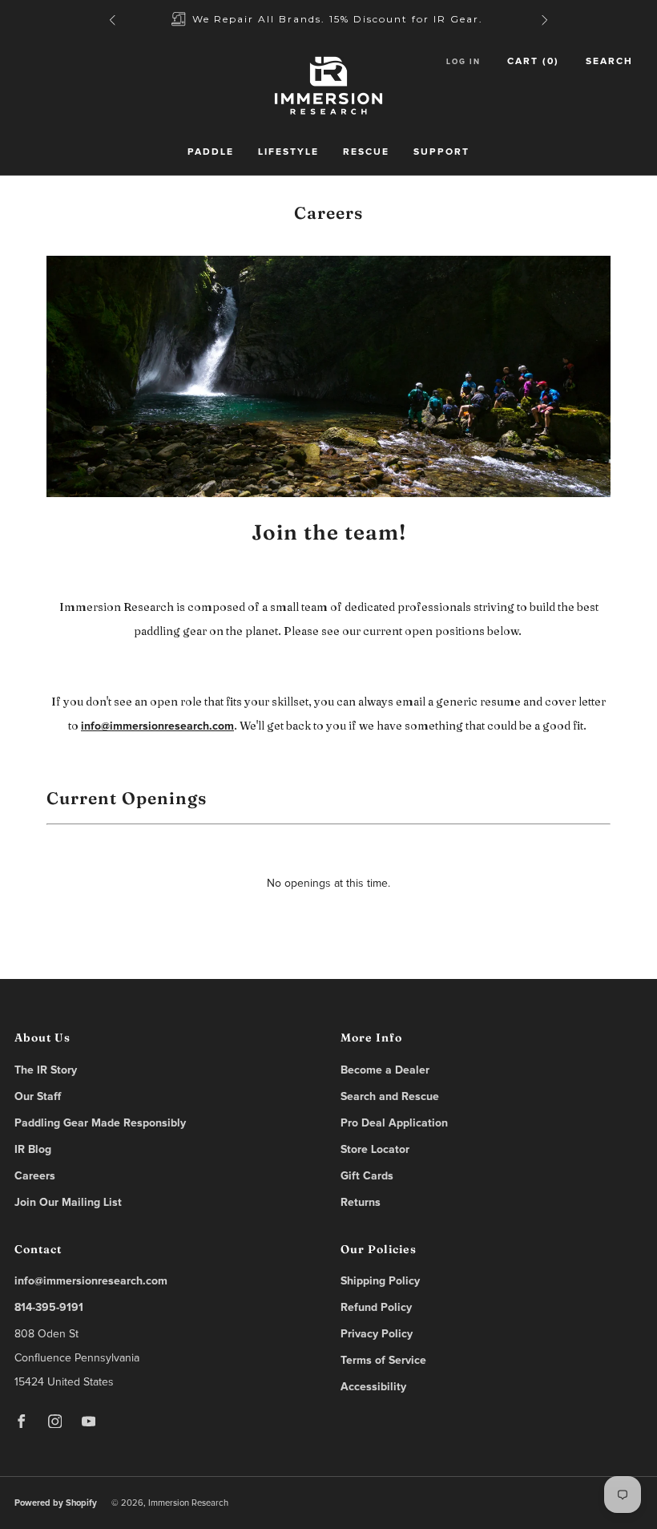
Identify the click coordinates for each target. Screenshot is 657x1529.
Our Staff (37, 1096)
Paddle (210, 152)
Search (609, 62)
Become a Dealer (385, 1070)
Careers (34, 1176)
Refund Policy (376, 1307)
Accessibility (373, 1387)
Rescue (366, 152)
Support (441, 152)
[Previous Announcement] (112, 20)
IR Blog (32, 1149)
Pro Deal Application (394, 1123)
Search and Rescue (390, 1096)
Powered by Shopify (55, 1503)
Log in (463, 62)
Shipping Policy (380, 1281)
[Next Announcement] (544, 20)
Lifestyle (288, 152)
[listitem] (328, 19)
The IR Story (45, 1070)
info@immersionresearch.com (157, 726)
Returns (361, 1202)
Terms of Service (383, 1360)
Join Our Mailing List (68, 1202)
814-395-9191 (48, 1307)
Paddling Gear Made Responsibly (100, 1123)
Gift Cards (367, 1176)
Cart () (533, 62)
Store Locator (375, 1149)
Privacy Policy (377, 1334)
